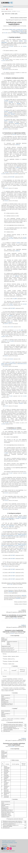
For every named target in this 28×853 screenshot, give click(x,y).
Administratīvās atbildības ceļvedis (9, 842)
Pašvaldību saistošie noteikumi (8, 841)
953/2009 (6, 115)
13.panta (20, 30)
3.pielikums (23, 738)
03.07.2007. (12, 176)
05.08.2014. (25, 32)
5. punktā (6, 452)
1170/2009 (6, 100)
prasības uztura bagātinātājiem (7, 525)
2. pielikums (17, 144)
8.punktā (18, 242)
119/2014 (6, 120)
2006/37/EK (24, 595)
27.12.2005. (11, 237)
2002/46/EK (11, 102)
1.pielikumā (21, 548)
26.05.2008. (7, 59)
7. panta (21, 31)
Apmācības (4, 844)
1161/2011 (6, 111)
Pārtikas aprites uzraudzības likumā (8, 363)
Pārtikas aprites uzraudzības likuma (16, 29)
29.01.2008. (5, 32)
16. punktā (12, 362)
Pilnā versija (4, 846)
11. (16, 330)
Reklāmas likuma (16, 31)
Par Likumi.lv (13, 846)
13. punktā (21, 330)
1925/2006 (19, 103)
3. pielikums (9, 322)
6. (14, 330)
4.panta (25, 29)
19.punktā (21, 403)
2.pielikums (23, 625)
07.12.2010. (3, 60)
